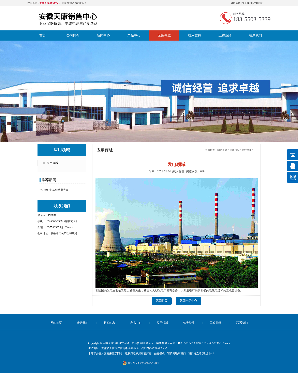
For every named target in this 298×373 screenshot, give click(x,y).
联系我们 (258, 3)
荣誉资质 (189, 322)
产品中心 (133, 35)
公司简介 (72, 35)
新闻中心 (103, 35)
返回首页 (235, 3)
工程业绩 (225, 35)
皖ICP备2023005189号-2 (154, 348)
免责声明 (139, 343)
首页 (42, 35)
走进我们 (82, 322)
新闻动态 (109, 322)
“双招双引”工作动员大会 (54, 189)
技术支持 (194, 35)
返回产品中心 (188, 300)
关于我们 (247, 3)
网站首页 (222, 149)
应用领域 (164, 35)
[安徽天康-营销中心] (68, 13)
